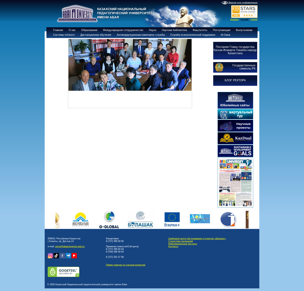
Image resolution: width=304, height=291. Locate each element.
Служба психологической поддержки (192, 34)
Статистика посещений (180, 241)
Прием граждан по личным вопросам (125, 265)
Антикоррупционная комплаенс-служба (141, 34)
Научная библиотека (174, 29)
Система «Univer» (64, 34)
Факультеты (200, 29)
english (254, 19)
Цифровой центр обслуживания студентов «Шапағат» (197, 238)
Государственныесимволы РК (243, 67)
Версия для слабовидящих (243, 2)
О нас (72, 29)
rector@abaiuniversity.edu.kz (70, 246)
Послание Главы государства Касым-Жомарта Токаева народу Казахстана (235, 50)
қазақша (234, 19)
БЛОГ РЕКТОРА (235, 80)
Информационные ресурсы (182, 243)
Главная (58, 29)
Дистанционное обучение (95, 34)
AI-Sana (225, 34)
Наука (152, 29)
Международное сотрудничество (123, 29)
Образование (89, 29)
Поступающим (221, 29)
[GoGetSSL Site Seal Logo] (63, 276)
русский (244, 19)
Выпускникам (244, 29)
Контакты (173, 246)
